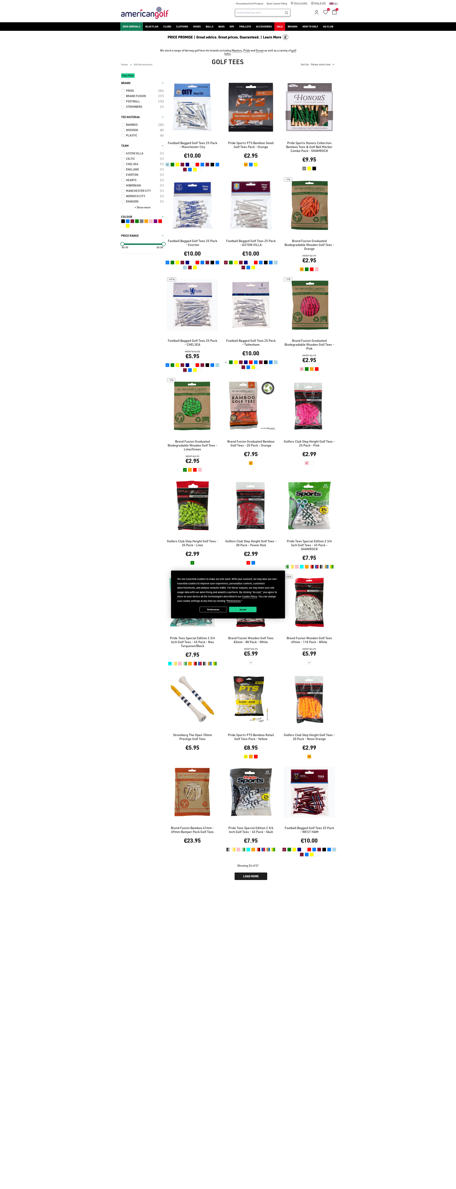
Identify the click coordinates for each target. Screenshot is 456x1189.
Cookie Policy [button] (249, 596)
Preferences (213, 609)
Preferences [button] (234, 600)
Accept (243, 609)
